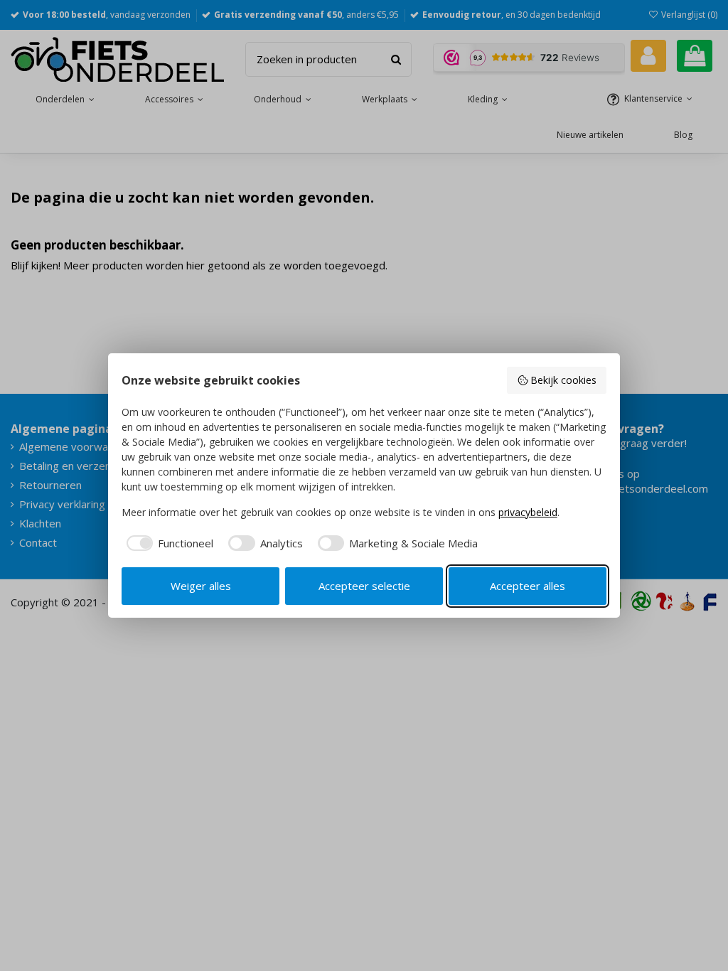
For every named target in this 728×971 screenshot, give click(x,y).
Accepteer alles (527, 586)
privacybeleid (527, 512)
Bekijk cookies (563, 380)
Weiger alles (201, 586)
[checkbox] (168, 543)
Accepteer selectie (364, 586)
